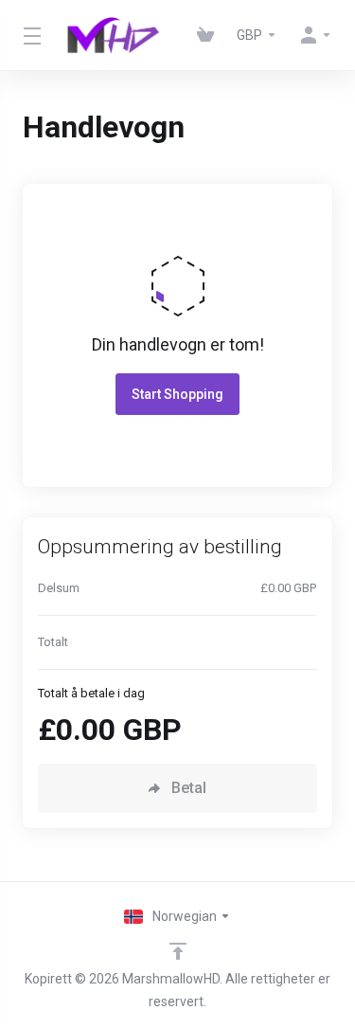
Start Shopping (177, 394)
